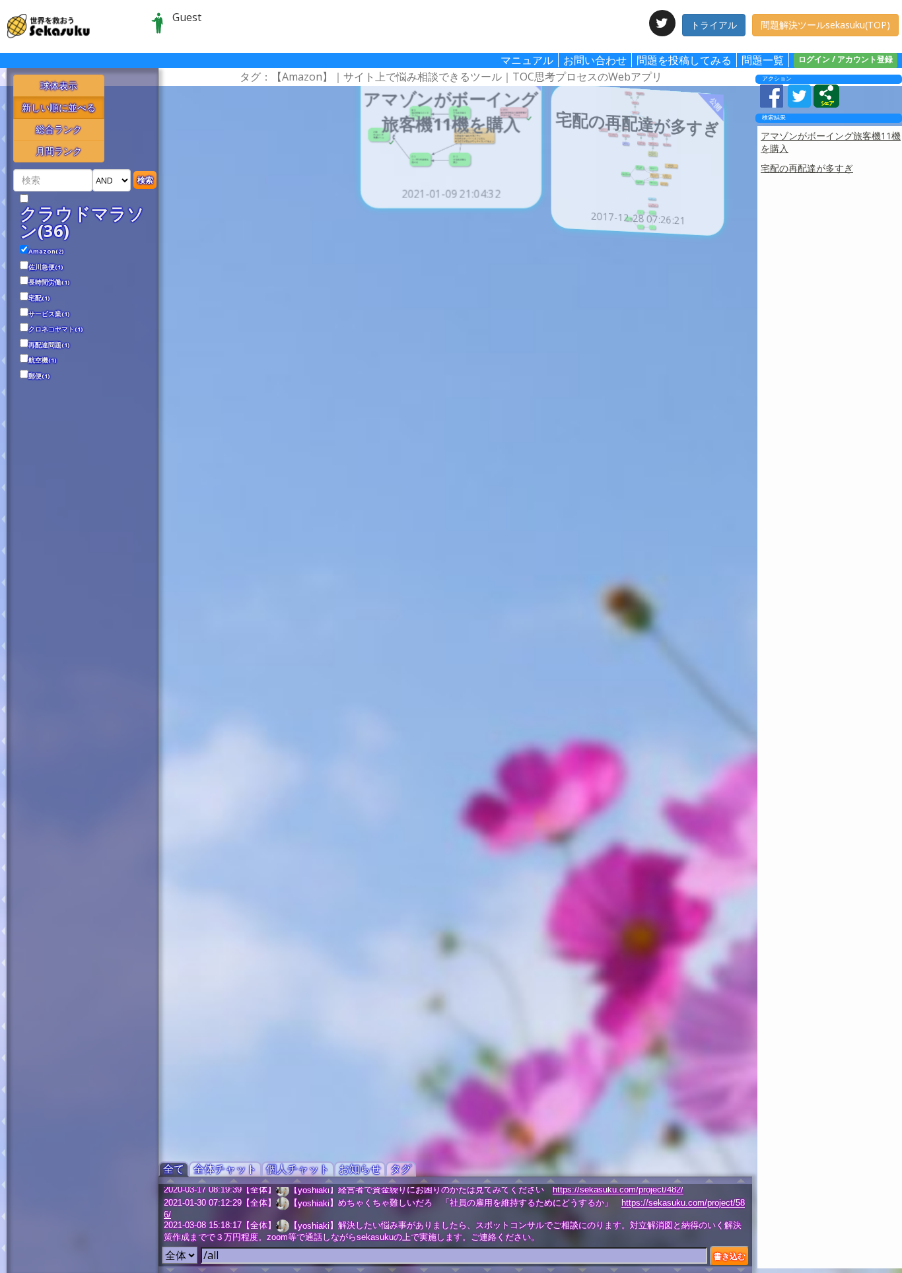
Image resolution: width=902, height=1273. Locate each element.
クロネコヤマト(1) (55, 329)
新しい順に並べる (59, 107)
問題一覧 (763, 60)
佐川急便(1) (45, 267)
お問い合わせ (595, 60)
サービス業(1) (49, 314)
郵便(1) (39, 376)
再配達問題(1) (49, 345)
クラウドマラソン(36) (82, 222)
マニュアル (527, 60)
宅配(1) (39, 298)
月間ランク (59, 151)
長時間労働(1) (49, 282)
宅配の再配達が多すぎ (807, 168)
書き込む (730, 1256)
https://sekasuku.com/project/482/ (618, 1190)
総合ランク (59, 129)
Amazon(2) (46, 251)
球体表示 (58, 85)
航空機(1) (42, 360)
